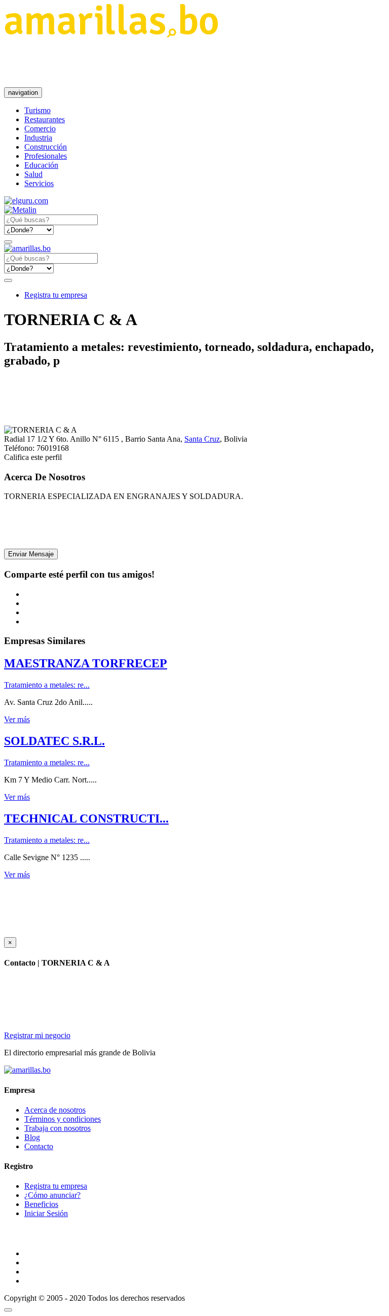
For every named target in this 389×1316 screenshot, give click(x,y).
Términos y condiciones (62, 1119)
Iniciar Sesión (46, 1213)
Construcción (45, 147)
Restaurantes (44, 119)
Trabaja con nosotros (57, 1128)
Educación (41, 165)
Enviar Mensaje (31, 554)
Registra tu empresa (55, 295)
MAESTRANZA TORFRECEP (85, 663)
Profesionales (45, 156)
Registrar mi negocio (37, 1035)
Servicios (39, 183)
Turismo (37, 110)
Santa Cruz (202, 439)
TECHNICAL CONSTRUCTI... (86, 818)
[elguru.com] (26, 200)
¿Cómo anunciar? (52, 1195)
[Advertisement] (188, 62)
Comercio (40, 128)
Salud (33, 174)
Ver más (17, 719)
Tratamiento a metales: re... (47, 685)
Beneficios (41, 1204)
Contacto (38, 1146)
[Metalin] (20, 209)
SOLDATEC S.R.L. (54, 741)
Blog (32, 1137)
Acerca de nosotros (55, 1110)
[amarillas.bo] (27, 1069)
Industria (38, 137)
